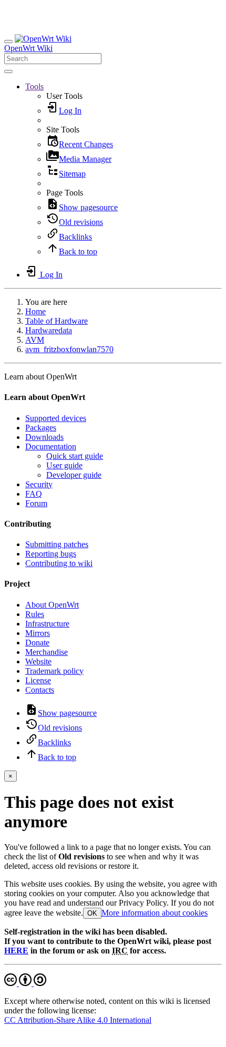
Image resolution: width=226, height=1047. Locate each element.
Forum (36, 503)
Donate (37, 642)
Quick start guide (74, 455)
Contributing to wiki (59, 563)
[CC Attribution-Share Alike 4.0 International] (25, 983)
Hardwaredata (48, 330)
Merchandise (46, 652)
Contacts (39, 689)
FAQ (33, 493)
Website (38, 661)
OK (92, 913)
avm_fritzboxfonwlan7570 (69, 349)
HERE (16, 950)
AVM (34, 339)
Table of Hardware (56, 320)
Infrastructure (47, 623)
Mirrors (37, 633)
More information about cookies (154, 912)
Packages (40, 427)
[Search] (8, 71)
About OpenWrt (52, 604)
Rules (34, 614)
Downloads (44, 437)
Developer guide (73, 474)
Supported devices (55, 418)
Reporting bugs (50, 553)
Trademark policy (54, 670)
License (38, 680)
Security (39, 484)
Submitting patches (56, 544)
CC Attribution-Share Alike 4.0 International (77, 1019)
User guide (64, 465)
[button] (34, 86)
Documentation (50, 446)
